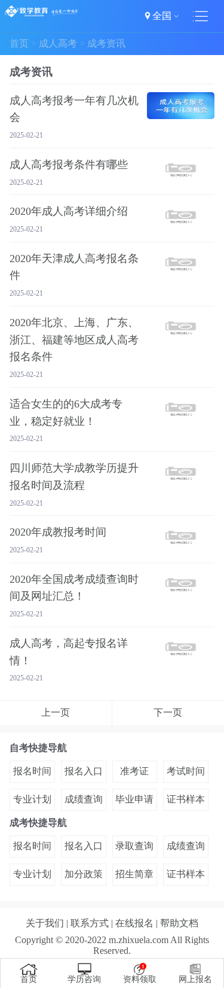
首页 (19, 43)
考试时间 (186, 771)
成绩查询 (84, 799)
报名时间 (32, 771)
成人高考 (58, 43)
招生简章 (134, 874)
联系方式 (89, 923)
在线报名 (134, 923)
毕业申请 (134, 799)
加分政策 (84, 874)
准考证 (134, 771)
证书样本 (186, 799)
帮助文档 (179, 923)
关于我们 (45, 923)
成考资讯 (106, 43)
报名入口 (84, 771)
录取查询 (134, 846)
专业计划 (32, 799)
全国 (161, 16)
